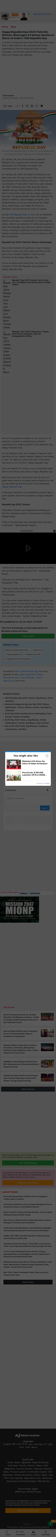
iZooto (47, 783)
